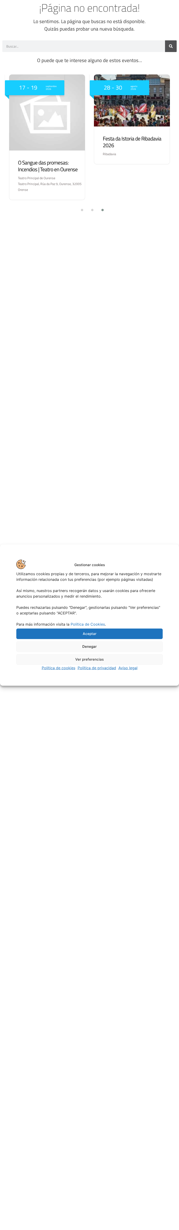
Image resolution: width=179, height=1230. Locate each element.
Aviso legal (128, 667)
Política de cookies (58, 667)
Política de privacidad (97, 667)
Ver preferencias (89, 659)
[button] (79, 210)
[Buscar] (171, 46)
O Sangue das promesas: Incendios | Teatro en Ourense (48, 165)
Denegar (89, 646)
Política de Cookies (88, 624)
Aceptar (89, 633)
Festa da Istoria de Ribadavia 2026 (132, 141)
